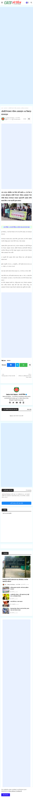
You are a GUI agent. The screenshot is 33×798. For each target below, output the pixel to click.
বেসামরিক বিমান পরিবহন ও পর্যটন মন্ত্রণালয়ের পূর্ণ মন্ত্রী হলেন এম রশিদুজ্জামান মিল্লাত (19, 595)
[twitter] (13, 402)
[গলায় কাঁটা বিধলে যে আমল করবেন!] (6, 604)
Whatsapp (23, 365)
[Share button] (29, 365)
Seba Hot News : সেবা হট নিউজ (15, 394)
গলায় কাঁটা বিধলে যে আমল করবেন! (16, 601)
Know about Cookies (14, 791)
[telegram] (20, 402)
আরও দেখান (29, 409)
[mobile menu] (2, 2)
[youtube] (17, 402)
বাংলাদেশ (5, 108)
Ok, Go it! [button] (5, 795)
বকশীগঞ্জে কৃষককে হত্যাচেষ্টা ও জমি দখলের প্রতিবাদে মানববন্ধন (19, 588)
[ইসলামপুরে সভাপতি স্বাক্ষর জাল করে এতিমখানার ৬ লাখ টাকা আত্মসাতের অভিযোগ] (16, 567)
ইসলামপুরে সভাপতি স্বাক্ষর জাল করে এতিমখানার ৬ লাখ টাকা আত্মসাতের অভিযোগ (15, 580)
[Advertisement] (16, 55)
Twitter (17, 365)
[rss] (23, 402)
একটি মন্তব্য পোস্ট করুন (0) (16, 503)
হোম (2, 108)
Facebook (11, 365)
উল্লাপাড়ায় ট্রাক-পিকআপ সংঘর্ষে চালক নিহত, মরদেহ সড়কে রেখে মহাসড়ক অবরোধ (19, 609)
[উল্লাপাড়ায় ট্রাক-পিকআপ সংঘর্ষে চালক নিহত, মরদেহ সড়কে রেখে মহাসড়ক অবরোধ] (6, 611)
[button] (31, 2)
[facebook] (10, 402)
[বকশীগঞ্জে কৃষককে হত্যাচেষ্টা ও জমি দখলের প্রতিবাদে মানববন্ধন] (6, 590)
